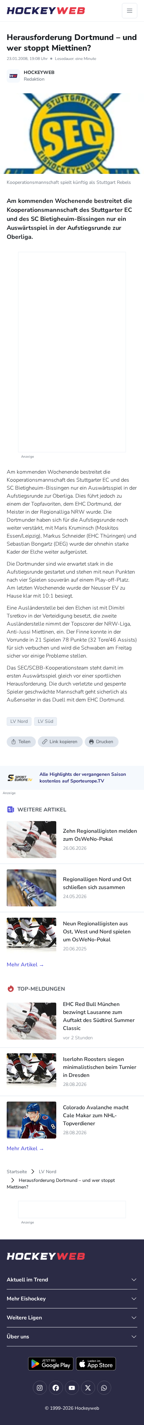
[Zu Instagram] (40, 1387)
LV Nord (47, 1172)
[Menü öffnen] (129, 10)
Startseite (17, 1172)
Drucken (104, 741)
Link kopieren (63, 741)
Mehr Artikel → (25, 964)
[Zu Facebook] (56, 1387)
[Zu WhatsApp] (104, 1387)
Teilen (24, 741)
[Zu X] (88, 1387)
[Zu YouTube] (72, 1387)
